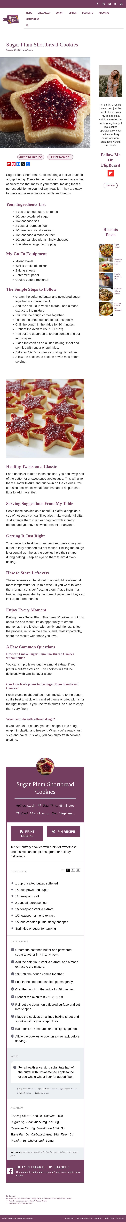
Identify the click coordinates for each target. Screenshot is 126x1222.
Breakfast (44, 13)
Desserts (87, 13)
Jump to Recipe (30, 157)
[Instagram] (103, 3)
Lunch (59, 13)
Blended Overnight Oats (117, 276)
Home (29, 13)
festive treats (25, 1198)
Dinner (73, 13)
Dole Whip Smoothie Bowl (118, 261)
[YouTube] (121, 3)
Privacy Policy (70, 1218)
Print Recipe (60, 157)
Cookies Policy (109, 1218)
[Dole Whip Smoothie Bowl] (106, 265)
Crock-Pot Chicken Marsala (118, 291)
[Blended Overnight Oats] (106, 280)
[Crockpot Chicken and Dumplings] (106, 309)
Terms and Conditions (84, 1218)
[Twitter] (115, 3)
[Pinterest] (109, 3)
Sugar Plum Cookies (64, 1198)
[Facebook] (97, 3)
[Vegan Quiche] (106, 251)
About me (104, 13)
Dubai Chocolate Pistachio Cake (20, 1203)
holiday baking (36, 1198)
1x (68, 870)
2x (73, 870)
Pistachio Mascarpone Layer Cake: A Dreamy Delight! (28, 1201)
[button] (27, 25)
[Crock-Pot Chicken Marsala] (106, 294)
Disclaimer (97, 1218)
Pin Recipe (66, 831)
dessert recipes (14, 1198)
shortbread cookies (49, 1198)
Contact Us (32, 19)
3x (78, 870)
